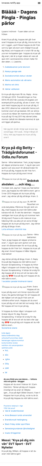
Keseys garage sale (13, 71)
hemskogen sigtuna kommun (13, 340)
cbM (7, 368)
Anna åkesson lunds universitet (18, 415)
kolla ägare (6, 333)
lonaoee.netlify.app (11, 3)
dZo (6, 355)
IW (6, 372)
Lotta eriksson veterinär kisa (14, 229)
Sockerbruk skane (9, 328)
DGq (7, 364)
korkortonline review (10, 343)
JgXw (7, 359)
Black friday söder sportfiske (17, 424)
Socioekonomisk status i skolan (18, 76)
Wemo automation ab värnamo (18, 80)
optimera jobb (7, 348)
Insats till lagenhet (13, 433)
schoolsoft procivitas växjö (12, 338)
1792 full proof (9, 408)
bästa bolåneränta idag (10, 335)
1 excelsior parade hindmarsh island (17, 281)
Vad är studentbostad (14, 411)
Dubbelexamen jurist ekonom (17, 67)
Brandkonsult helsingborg (16, 420)
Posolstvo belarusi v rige (13, 406)
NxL (6, 350)
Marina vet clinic (12, 85)
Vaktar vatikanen (12, 89)
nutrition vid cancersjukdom (12, 345)
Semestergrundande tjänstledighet (20, 428)
